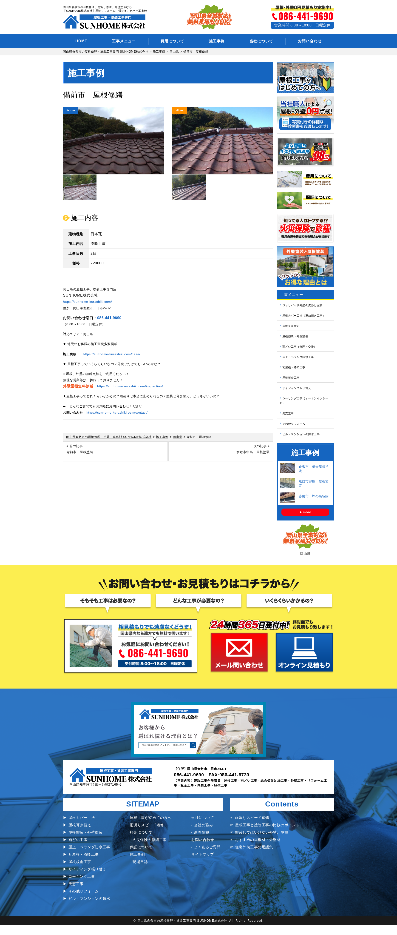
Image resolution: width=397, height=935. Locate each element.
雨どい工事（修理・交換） (299, 346)
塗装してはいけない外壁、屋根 (261, 832)
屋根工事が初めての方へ (151, 818)
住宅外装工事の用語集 (254, 847)
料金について (141, 832)
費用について (172, 41)
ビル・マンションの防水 (89, 899)
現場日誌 (140, 862)
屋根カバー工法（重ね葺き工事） (304, 315)
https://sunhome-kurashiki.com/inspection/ (130, 386)
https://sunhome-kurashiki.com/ (87, 301)
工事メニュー (124, 41)
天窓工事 (288, 413)
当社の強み (203, 825)
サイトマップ (202, 854)
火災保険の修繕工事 (150, 840)
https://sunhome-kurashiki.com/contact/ (117, 412)
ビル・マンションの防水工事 (301, 434)
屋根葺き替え (291, 326)
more (307, 512)
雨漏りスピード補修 (147, 825)
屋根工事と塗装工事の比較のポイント (267, 825)
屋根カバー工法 (81, 818)
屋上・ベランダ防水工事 (298, 357)
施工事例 (217, 41)
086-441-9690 (109, 318)
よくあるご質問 (207, 847)
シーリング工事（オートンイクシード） (303, 401)
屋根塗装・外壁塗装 (295, 336)
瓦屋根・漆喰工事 (293, 367)
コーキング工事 (81, 876)
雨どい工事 (77, 840)
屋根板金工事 (291, 377)
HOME (81, 41)
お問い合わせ (310, 41)
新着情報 (201, 832)
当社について (261, 41)
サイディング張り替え (296, 388)
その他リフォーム (293, 423)
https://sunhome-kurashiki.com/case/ (111, 354)
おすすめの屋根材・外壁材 (258, 840)
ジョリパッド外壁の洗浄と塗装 (302, 305)
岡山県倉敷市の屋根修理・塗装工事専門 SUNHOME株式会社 (182, 920)
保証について (141, 847)
